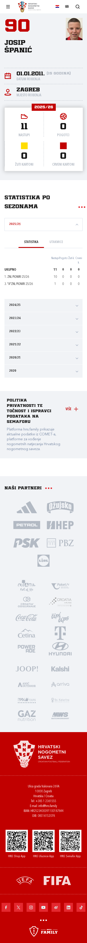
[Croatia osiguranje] (27, 601)
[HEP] (60, 525)
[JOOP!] (27, 668)
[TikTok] (81, 907)
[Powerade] (27, 648)
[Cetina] (27, 633)
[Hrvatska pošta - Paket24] (60, 586)
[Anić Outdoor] (27, 684)
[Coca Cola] (27, 617)
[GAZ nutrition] (27, 715)
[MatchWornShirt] (60, 715)
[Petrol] (27, 525)
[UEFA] (25, 880)
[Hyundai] (60, 648)
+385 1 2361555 (45, 801)
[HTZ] (27, 586)
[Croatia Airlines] (60, 601)
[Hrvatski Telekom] (60, 633)
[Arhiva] (77, 6)
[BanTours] (27, 700)
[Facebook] (6, 907)
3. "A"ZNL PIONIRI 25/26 (18, 284)
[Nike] (27, 507)
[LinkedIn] (68, 907)
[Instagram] (31, 907)
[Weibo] (56, 907)
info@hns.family (47, 806)
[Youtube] (43, 907)
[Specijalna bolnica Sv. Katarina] (60, 700)
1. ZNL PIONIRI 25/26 (16, 277)
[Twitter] (18, 907)
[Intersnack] (60, 617)
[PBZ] (60, 543)
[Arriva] (60, 684)
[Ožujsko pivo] (60, 507)
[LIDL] (43, 560)
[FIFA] (57, 880)
